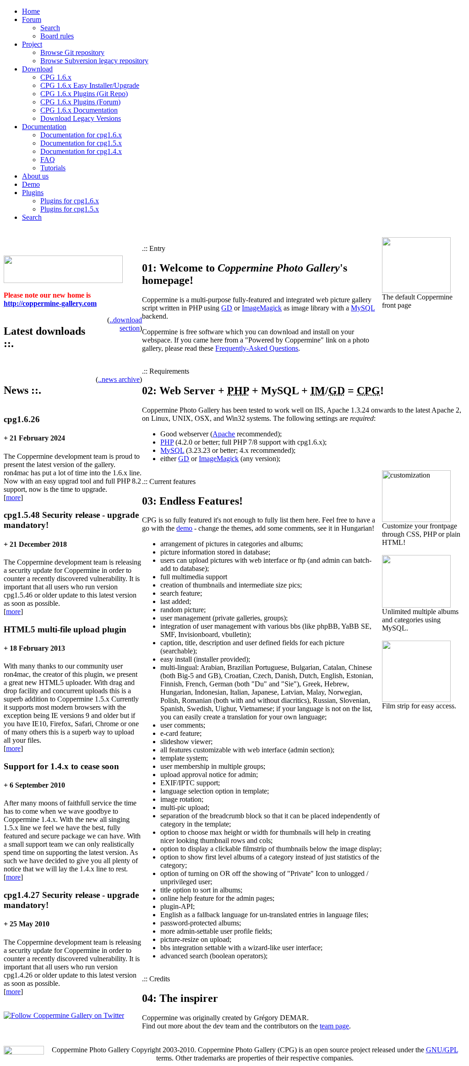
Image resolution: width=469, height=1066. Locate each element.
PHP (167, 442)
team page (334, 1026)
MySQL (363, 308)
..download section (125, 324)
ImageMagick (262, 308)
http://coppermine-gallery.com (50, 303)
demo (184, 528)
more (13, 497)
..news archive (119, 379)
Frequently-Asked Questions (256, 348)
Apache (224, 434)
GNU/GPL (442, 1050)
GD (226, 308)
